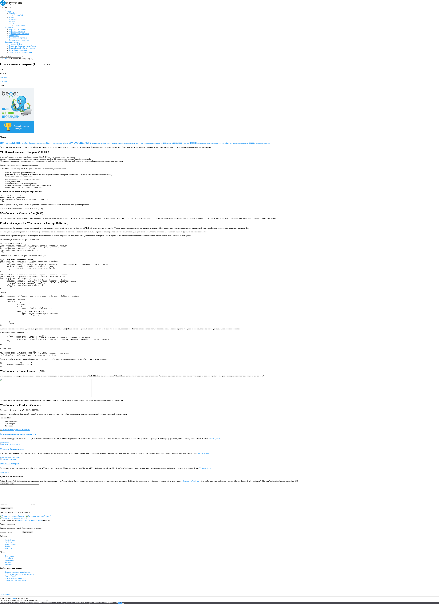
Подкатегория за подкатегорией (29, 520)
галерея (121, 143)
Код (12, 483)
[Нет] (123, 603)
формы (252, 143)
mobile (46, 143)
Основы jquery (19, 25)
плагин (193, 142)
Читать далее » (214, 439)
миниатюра (177, 143)
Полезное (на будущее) (18, 38)
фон (246, 143)
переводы (186, 143)
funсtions (16, 143)
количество (144, 143)
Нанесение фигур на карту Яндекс (22, 46)
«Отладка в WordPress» (191, 481)
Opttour (13, 598)
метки (168, 143)
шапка (258, 143)
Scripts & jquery (10, 540)
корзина (150, 143)
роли (208, 143)
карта (138, 143)
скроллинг (218, 143)
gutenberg (25, 143)
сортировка (234, 143)
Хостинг (8, 562)
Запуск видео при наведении (20, 52)
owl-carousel (54, 143)
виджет (115, 143)
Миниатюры (14, 36)
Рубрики (8, 11)
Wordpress (8, 542)
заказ (133, 143)
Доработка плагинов (17, 32)
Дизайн (12, 21)
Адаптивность (14, 19)
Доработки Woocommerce (19, 34)
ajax (2, 142)
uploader (65, 143)
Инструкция (9, 556)
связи (212, 143)
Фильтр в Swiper (15, 44)
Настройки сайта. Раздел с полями (22, 48)
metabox (40, 143)
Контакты (8, 564)
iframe (31, 143)
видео (109, 143)
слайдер (226, 143)
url (70, 143)
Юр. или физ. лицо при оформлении (19, 572)
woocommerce (81, 142)
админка (95, 143)
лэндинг (157, 143)
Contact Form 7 (10, 576)
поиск (204, 143)
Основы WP (18, 15)
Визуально (4, 483)
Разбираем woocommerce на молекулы (19, 574)
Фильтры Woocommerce (12, 449)
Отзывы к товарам (9, 463)
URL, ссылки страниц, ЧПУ (16, 578)
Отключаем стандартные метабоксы (18, 434)
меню (163, 143)
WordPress (13, 13)
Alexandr (3, 77)
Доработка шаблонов (17, 30)
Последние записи (12, 42)
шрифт (268, 143)
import (35, 143)
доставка (127, 143)
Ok (120, 603)
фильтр (242, 143)
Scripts (11, 23)
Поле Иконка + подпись (18, 50)
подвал (199, 143)
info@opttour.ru (6, 594)
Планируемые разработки (19, 40)
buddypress (8, 143)
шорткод (263, 143)
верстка (102, 143)
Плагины (12, 17)
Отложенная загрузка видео (15, 580)
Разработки (9, 27)
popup (60, 143)
